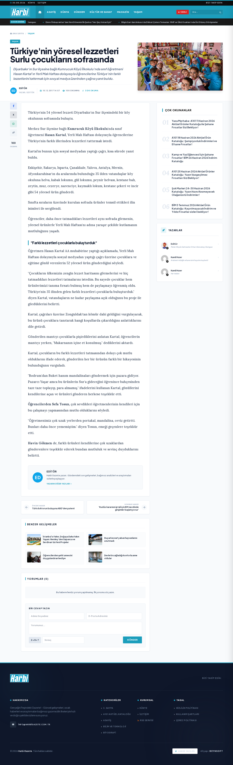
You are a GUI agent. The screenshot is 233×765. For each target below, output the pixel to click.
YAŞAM (31, 33)
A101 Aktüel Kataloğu (117, 714)
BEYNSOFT (216, 751)
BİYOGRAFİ (109, 732)
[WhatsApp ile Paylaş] (13, 123)
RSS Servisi (146, 720)
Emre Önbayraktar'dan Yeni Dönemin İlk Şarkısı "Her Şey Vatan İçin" (68, 22)
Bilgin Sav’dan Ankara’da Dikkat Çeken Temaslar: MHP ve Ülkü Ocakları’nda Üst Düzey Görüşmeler (159, 22)
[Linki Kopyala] (13, 132)
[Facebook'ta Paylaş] (13, 106)
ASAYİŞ (107, 720)
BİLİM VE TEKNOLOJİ (114, 726)
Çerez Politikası (186, 720)
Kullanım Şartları (187, 714)
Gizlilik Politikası (187, 708)
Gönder (132, 640)
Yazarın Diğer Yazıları (58, 484)
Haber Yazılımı (186, 751)
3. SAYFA (108, 708)
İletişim (42, 3)
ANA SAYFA (18, 33)
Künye (31, 3)
